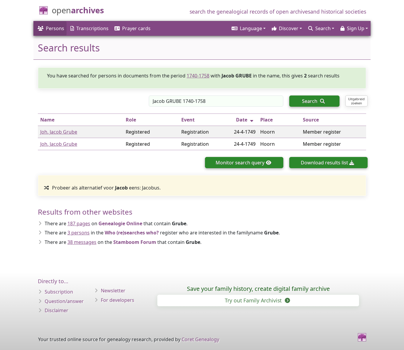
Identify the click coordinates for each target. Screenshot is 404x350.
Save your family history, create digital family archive (258, 289)
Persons (55, 28)
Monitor (240, 162)
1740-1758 (198, 75)
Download (324, 162)
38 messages (81, 242)
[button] (248, 28)
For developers (117, 300)
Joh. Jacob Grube (58, 132)
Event (188, 119)
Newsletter (113, 290)
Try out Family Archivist (254, 300)
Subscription (59, 292)
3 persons (78, 232)
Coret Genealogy (200, 339)
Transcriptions (92, 28)
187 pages (78, 223)
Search (310, 101)
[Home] (362, 337)
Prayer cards (136, 28)
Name (47, 119)
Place (266, 119)
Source (311, 119)
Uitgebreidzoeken (356, 101)
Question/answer (64, 301)
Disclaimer (56, 310)
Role (131, 119)
